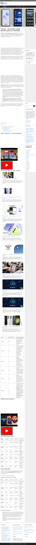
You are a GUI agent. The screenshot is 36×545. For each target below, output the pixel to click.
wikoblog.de (26, 536)
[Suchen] (34, 106)
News (35, 0)
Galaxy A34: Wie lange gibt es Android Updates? (8, 236)
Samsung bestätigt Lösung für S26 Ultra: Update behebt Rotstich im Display (30, 132)
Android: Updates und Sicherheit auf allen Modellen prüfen (10, 178)
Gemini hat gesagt (5, 129)
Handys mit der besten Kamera (28, 532)
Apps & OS (5, 6)
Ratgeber (27, 163)
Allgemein (27, 150)
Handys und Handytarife (18, 6)
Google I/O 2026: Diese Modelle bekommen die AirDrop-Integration (11, 273)
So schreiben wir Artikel (23, 0)
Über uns (17, 0)
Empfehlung (27, 152)
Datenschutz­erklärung (31, 0)
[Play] (7, 165)
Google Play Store (17, 56)
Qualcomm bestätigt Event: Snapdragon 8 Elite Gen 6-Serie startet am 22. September (30, 129)
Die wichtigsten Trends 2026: (7, 131)
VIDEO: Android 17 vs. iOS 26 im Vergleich (8, 126)
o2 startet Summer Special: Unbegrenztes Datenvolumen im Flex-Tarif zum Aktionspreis (30, 137)
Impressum (27, 0)
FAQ (13, 6)
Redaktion (27, 164)
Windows (27, 168)
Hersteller (27, 157)
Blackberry (2, 106)
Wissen (27, 169)
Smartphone (9, 6)
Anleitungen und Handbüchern (10, 54)
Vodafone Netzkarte (28, 121)
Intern (26, 158)
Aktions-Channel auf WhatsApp (30, 60)
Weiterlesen (4, 183)
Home (1, 6)
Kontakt (19, 0)
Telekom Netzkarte (28, 120)
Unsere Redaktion (13, 0)
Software (27, 167)
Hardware (24, 6)
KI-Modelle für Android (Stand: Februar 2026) (9, 130)
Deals (26, 151)
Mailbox (27, 161)
